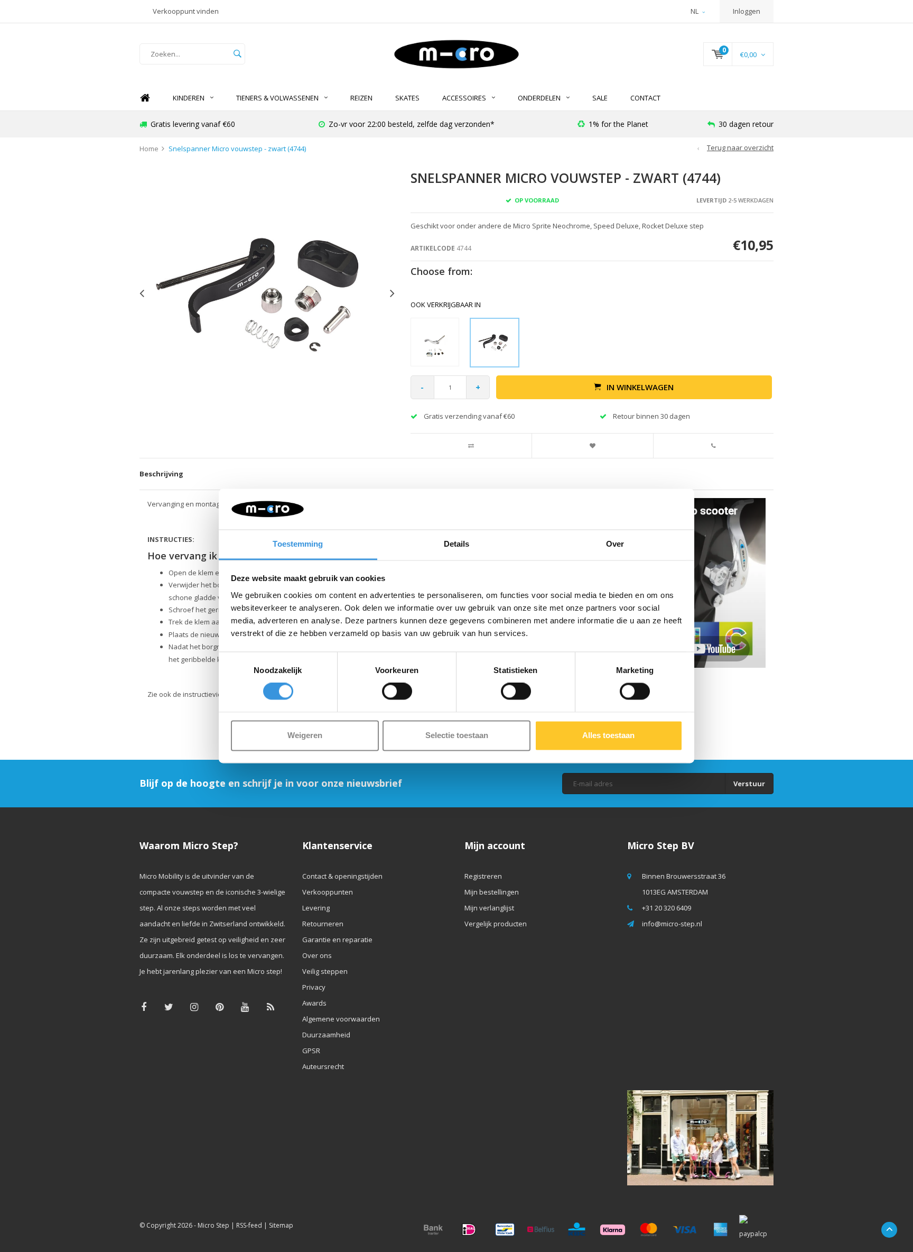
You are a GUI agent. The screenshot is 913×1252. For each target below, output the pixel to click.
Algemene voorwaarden (341, 1019)
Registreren (483, 876)
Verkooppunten (327, 892)
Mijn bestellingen (491, 892)
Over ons (317, 955)
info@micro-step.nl (672, 923)
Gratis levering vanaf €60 (193, 124)
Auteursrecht (323, 1066)
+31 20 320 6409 (666, 908)
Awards (314, 1003)
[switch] (397, 691)
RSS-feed (249, 1225)
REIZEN (361, 98)
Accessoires (464, 98)
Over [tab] (615, 543)
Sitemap (281, 1225)
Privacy (313, 987)
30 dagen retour (746, 124)
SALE (600, 98)
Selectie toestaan (456, 735)
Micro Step (213, 1225)
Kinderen (188, 98)
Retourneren (322, 923)
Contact (645, 98)
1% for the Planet (618, 124)
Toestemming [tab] (298, 543)
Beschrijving (161, 473)
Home (145, 98)
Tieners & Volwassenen (277, 98)
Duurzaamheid (326, 1034)
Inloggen (746, 11)
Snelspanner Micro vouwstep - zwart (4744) (237, 148)
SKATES (407, 98)
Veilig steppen (325, 971)
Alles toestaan (608, 735)
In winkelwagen (640, 387)
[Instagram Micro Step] (194, 1007)
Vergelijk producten (495, 923)
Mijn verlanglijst (489, 908)
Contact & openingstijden (342, 876)
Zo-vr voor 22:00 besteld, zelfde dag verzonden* (412, 124)
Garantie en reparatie (337, 939)
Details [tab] (457, 543)
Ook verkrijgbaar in (446, 304)
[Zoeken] (237, 54)
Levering (316, 908)
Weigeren (304, 735)
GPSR (311, 1050)
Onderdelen (539, 98)
